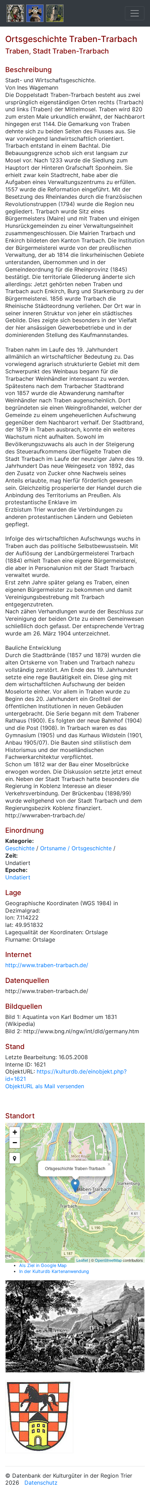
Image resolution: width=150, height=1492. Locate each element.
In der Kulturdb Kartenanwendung (54, 1271)
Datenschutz (41, 1482)
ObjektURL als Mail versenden (44, 1086)
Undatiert (17, 877)
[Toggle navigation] (134, 13)
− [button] (15, 1142)
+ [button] (15, 1132)
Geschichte (20, 848)
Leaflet (82, 1260)
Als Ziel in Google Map (43, 1265)
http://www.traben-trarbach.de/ (46, 965)
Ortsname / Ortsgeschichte (76, 848)
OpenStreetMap (108, 1260)
